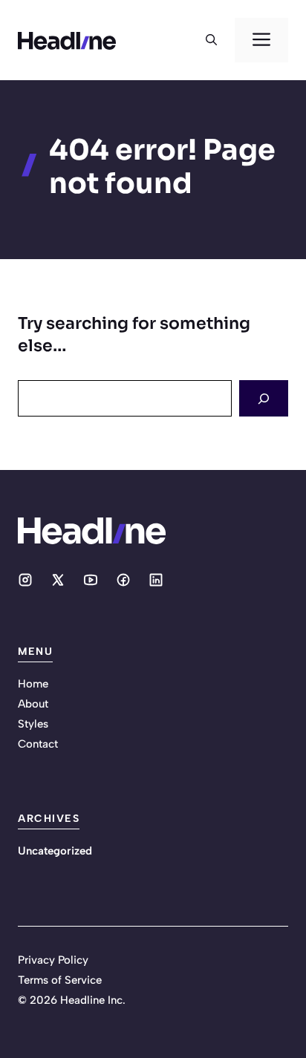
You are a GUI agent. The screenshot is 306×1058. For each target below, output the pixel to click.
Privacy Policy (53, 960)
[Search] (263, 398)
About (33, 704)
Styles (33, 724)
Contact (38, 744)
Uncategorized (55, 851)
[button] (211, 40)
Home (33, 683)
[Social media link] (25, 579)
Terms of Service (60, 980)
